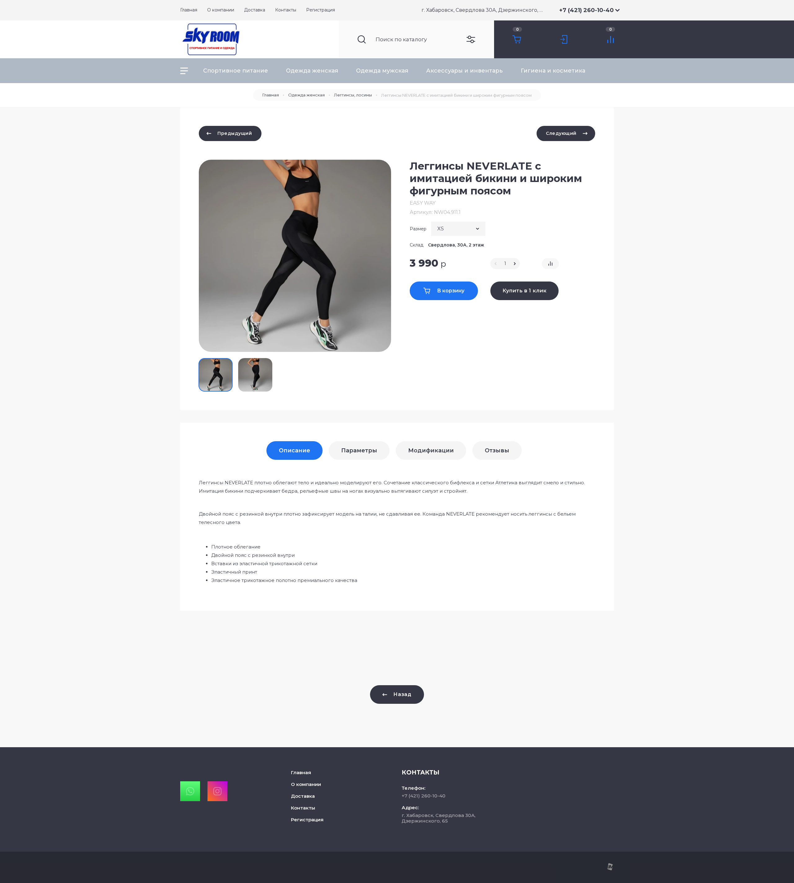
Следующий (561, 133)
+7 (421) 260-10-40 (586, 10)
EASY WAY (422, 203)
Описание (294, 450)
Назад (402, 694)
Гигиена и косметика (553, 70)
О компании (306, 784)
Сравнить (550, 263)
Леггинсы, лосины (353, 94)
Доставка (303, 796)
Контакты (303, 808)
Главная (270, 94)
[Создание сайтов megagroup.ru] (610, 869)
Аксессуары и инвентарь (464, 70)
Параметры (359, 450)
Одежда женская (312, 70)
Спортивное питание (235, 70)
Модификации (431, 450)
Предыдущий (234, 133)
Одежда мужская (382, 70)
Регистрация (307, 820)
